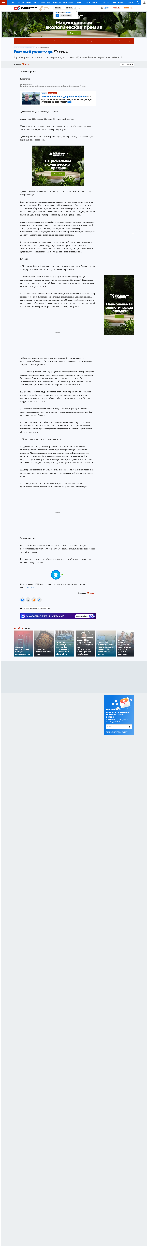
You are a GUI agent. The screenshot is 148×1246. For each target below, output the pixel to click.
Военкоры (46, 41)
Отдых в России (79, 41)
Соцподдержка (109, 2)
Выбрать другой (66, 15)
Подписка (128, 8)
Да (57, 15)
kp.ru (27, 64)
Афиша (117, 41)
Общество (56, 2)
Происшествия (107, 41)
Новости (27, 41)
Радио (106, 8)
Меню (3, 2)
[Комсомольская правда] (25, 8)
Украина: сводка (58, 41)
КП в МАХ (68, 41)
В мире (78, 2)
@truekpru (32, 587)
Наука (120, 2)
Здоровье (96, 2)
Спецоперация (32, 2)
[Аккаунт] (144, 2)
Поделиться (128, 64)
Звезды (86, 2)
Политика (45, 2)
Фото (13, 2)
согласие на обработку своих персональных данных (116, 731)
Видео (21, 2)
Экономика (68, 2)
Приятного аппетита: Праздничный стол (24, 47)
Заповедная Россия (93, 41)
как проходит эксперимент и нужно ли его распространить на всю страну (66, 99)
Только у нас (36, 41)
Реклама (116, 8)
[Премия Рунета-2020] (44, 8)
